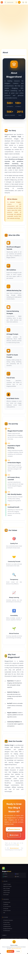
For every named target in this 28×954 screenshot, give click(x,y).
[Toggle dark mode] (23, 2)
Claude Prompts (6, 890)
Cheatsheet (5, 904)
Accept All (10, 951)
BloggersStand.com (14, 848)
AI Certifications (6, 930)
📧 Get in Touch (14, 835)
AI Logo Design (6, 922)
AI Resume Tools (6, 924)
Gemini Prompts (6, 892)
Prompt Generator (7, 910)
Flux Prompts (6, 894)
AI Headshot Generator (8, 920)
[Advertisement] (14, 20)
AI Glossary (5, 908)
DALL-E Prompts (6, 888)
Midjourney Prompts (7, 886)
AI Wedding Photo (7, 926)
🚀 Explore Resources (14, 829)
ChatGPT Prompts (7, 884)
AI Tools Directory (7, 906)
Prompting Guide (6, 902)
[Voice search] (16, 2)
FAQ (4, 912)
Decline (18, 951)
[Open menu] (26, 2)
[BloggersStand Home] (2, 2)
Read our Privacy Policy (16, 948)
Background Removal (7, 928)
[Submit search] (19, 2)
